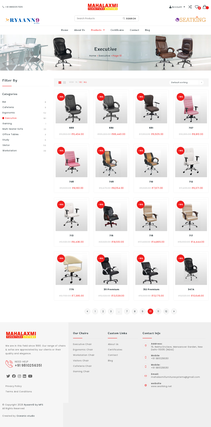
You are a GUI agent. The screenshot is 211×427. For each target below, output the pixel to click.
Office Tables (10, 134)
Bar (4, 101)
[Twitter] (8, 376)
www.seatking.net (161, 386)
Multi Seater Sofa (12, 128)
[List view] (64, 82)
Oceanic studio (26, 415)
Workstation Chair (84, 355)
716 (151, 235)
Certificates (115, 349)
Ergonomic (8, 112)
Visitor (6, 145)
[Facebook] (14, 376)
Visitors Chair (81, 360)
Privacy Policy (14, 386)
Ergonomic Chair (83, 349)
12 (166, 311)
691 (151, 127)
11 (158, 311)
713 (71, 235)
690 (111, 127)
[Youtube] (30, 376)
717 (191, 235)
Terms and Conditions (19, 391)
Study (5, 139)
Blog (110, 360)
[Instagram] (19, 376)
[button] (71, 120)
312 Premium (151, 289)
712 (191, 181)
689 (71, 127)
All (85, 82)
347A (191, 289)
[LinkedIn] (24, 376)
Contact (113, 355)
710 (151, 181)
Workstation (9, 150)
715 (111, 235)
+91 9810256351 (28, 365)
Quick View (78, 120)
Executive (104, 55)
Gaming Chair (81, 371)
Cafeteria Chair (82, 366)
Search (130, 18)
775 (71, 289)
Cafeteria (8, 107)
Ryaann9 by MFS (33, 404)
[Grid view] (60, 82)
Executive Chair (82, 344)
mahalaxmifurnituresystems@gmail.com (175, 377)
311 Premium (111, 289)
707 (191, 127)
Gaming (7, 123)
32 (80, 82)
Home (92, 55)
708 (71, 181)
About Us (113, 344)
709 (111, 181)
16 (76, 82)
